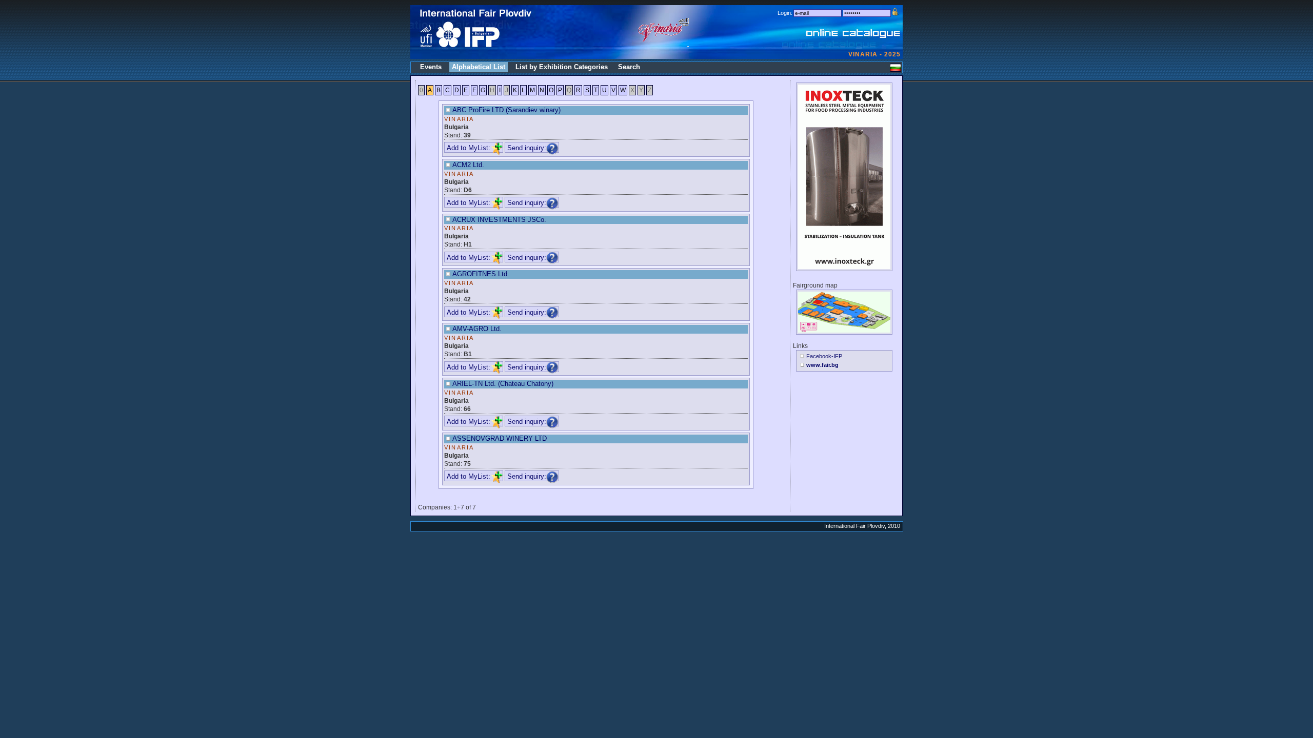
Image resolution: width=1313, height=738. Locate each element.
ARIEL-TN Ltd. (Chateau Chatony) (502, 383)
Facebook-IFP (824, 356)
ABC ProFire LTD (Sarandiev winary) (506, 110)
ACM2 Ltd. (468, 165)
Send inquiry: (526, 148)
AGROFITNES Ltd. (480, 274)
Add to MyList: (468, 148)
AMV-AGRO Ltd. (477, 329)
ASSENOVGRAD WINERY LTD (499, 438)
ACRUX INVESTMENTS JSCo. (499, 219)
